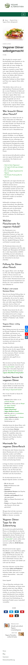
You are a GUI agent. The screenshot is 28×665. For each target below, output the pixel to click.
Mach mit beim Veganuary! (11, 165)
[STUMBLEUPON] (11, 616)
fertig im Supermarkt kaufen (14, 389)
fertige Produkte (9, 367)
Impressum (6, 657)
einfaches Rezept (9, 401)
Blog (4, 654)
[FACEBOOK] (6, 611)
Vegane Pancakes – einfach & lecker (11, 635)
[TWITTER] (11, 611)
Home (4, 651)
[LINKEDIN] (17, 611)
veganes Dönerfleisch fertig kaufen (13, 372)
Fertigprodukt (8, 539)
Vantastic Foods (12, 371)
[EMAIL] (17, 615)
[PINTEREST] (22, 611)
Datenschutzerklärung (9, 660)
